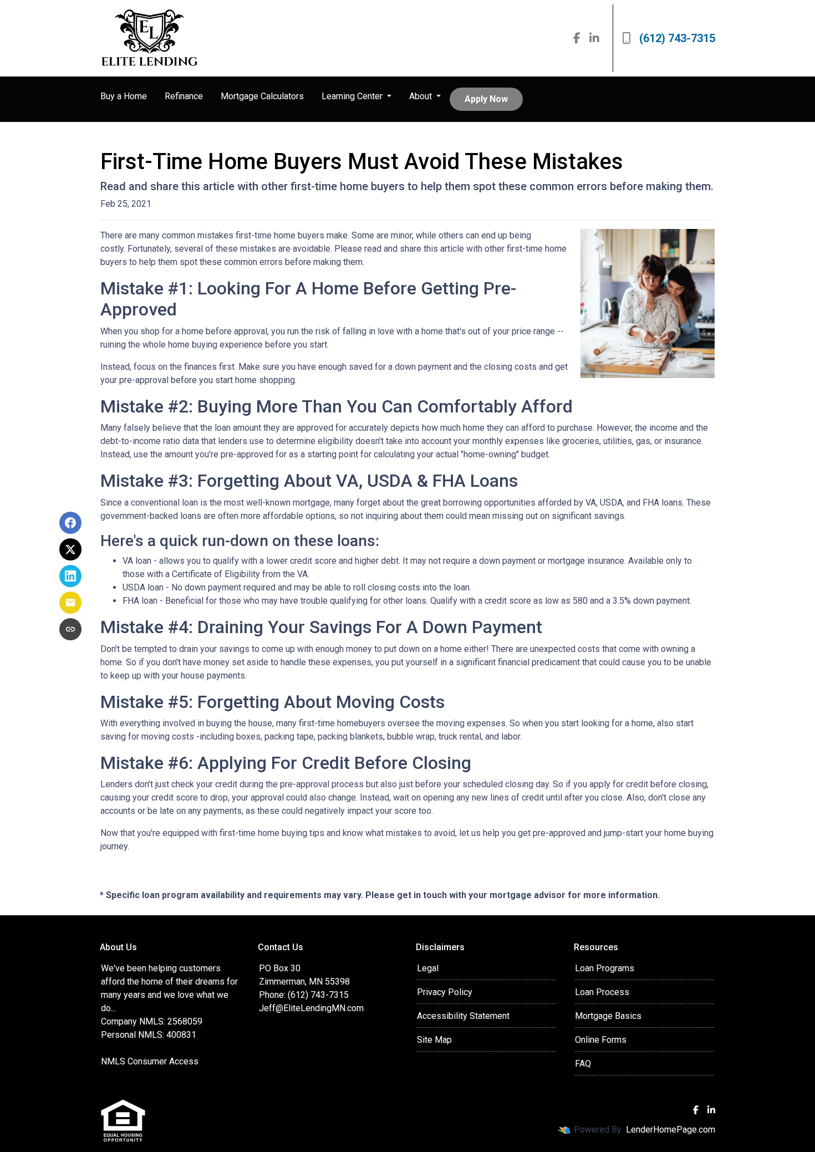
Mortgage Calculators (262, 96)
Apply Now (486, 99)
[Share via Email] (70, 603)
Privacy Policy (444, 992)
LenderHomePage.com (670, 1129)
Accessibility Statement (463, 1016)
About (421, 96)
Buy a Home (123, 96)
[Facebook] (576, 38)
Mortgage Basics (608, 1016)
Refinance (184, 96)
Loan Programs (604, 968)
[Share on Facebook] (70, 523)
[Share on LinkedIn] (70, 576)
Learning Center (353, 96)
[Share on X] (70, 549)
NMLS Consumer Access (149, 1061)
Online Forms (600, 1039)
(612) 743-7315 (677, 38)
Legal (428, 968)
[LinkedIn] (594, 38)
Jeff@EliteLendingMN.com (311, 1008)
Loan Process (602, 992)
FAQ (583, 1063)
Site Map (434, 1039)
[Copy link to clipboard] (70, 629)
